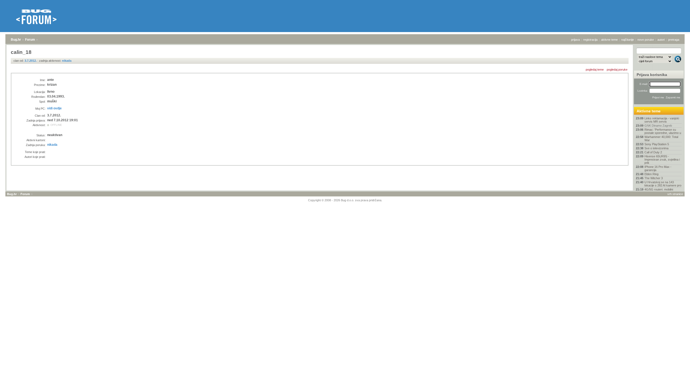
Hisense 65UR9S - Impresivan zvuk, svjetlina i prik (662, 159)
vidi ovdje (54, 108)
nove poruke (645, 39)
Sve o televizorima (656, 148)
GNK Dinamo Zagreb (658, 125)
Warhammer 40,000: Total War (661, 138)
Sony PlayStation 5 (656, 144)
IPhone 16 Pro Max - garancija (657, 168)
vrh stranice (675, 194)
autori (661, 39)
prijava (575, 39)
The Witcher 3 (653, 178)
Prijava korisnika (652, 74)
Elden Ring (651, 174)
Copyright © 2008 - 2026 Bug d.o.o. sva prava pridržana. (345, 200)
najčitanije (627, 39)
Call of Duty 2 (653, 152)
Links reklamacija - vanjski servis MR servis (661, 120)
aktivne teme (609, 39)
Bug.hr (16, 39)
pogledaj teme (595, 69)
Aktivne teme (649, 111)
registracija (590, 39)
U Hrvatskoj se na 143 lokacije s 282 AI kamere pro (662, 184)
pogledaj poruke (617, 69)
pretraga (673, 39)
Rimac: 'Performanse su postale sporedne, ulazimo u (662, 131)
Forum (30, 39)
